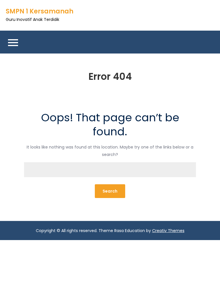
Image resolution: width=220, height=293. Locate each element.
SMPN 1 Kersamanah (39, 11)
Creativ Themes (168, 230)
